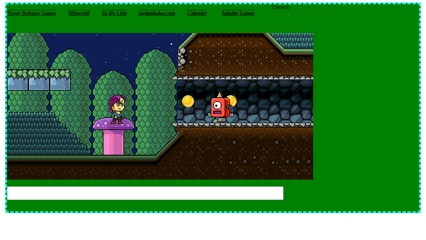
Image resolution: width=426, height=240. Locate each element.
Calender (197, 13)
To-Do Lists (114, 13)
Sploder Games (238, 13)
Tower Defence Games (31, 13)
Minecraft (79, 13)
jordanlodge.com (157, 13)
